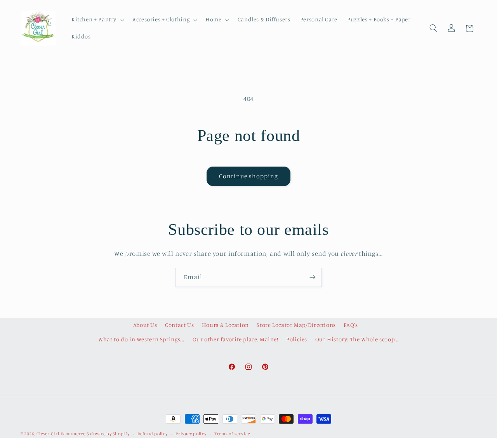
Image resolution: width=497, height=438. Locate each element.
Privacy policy (191, 433)
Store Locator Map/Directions (296, 325)
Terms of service (232, 433)
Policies (296, 339)
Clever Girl (47, 433)
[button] (96, 19)
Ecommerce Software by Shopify (95, 433)
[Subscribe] (312, 277)
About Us (145, 325)
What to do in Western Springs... (141, 339)
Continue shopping (248, 176)
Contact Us (179, 325)
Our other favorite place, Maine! (235, 339)
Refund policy (152, 433)
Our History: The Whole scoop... (357, 339)
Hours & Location (225, 325)
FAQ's (351, 325)
